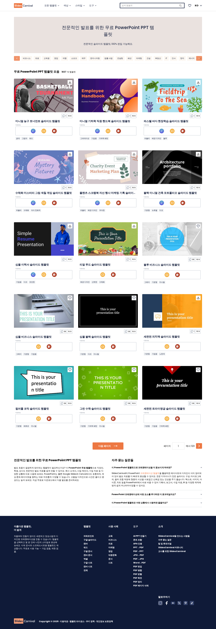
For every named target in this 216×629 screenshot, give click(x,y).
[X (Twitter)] (179, 603)
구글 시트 (88, 562)
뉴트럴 (154, 210)
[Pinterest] (186, 603)
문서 (110, 558)
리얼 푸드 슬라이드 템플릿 (95, 264)
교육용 (47, 58)
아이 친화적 (35, 210)
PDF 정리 (137, 581)
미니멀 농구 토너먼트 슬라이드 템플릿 (37, 121)
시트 (110, 562)
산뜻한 (94, 282)
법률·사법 (108, 58)
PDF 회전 (137, 577)
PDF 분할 (137, 574)
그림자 (24, 138)
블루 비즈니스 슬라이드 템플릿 (162, 265)
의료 (37, 58)
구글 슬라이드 (90, 539)
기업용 (94, 138)
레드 (31, 138)
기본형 (147, 210)
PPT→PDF (138, 547)
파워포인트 (89, 536)
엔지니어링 (95, 58)
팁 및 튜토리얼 (164, 543)
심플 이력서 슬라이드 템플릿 (32, 264)
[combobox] (152, 5)
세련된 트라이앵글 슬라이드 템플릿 (164, 408)
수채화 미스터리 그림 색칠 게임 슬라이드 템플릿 (43, 193)
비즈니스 (27, 58)
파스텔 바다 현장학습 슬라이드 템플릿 (166, 121)
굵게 (18, 138)
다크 (161, 210)
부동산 (158, 58)
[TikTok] (192, 603)
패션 (130, 58)
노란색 (162, 354)
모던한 (32, 282)
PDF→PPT (138, 551)
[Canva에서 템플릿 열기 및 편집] (33, 131)
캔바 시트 (88, 566)
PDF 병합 (137, 570)
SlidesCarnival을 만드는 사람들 (174, 536)
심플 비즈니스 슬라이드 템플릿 (33, 337)
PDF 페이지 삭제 (141, 585)
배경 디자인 (156, 138)
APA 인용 (137, 543)
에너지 (192, 58)
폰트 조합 (137, 539)
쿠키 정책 (90, 621)
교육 (110, 536)
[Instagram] (160, 603)
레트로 (26, 426)
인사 (174, 58)
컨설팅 (120, 58)
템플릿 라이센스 (77, 621)
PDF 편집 (137, 566)
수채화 (26, 210)
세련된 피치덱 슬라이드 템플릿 (162, 336)
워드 (86, 547)
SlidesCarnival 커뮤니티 (170, 547)
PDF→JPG (138, 558)
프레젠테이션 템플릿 (149, 473)
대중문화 (112, 555)
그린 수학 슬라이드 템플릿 (95, 408)
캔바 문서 (88, 555)
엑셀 (86, 558)
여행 (65, 58)
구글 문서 (88, 551)
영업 (56, 58)
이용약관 (64, 621)
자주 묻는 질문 (164, 539)
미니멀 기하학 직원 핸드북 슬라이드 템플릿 (105, 121)
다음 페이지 (104, 446)
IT (166, 58)
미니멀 (162, 282)
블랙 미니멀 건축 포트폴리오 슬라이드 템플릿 (170, 193)
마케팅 (139, 58)
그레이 (147, 282)
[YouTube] (173, 603)
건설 (148, 58)
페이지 (167, 446)
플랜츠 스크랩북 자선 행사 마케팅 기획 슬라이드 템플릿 (112, 193)
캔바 (86, 543)
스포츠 (74, 58)
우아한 (102, 210)
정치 (182, 58)
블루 (165, 138)
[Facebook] (167, 603)
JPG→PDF (138, 555)
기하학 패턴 (103, 138)
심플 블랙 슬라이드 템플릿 (95, 337)
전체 (86, 570)
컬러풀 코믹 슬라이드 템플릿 (32, 408)
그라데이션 (84, 138)
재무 (84, 58)
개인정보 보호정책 (104, 621)
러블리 (147, 138)
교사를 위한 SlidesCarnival (172, 551)
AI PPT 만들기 (139, 536)
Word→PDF (139, 562)
